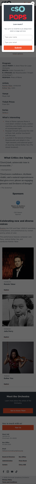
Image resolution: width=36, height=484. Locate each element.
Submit (18, 48)
